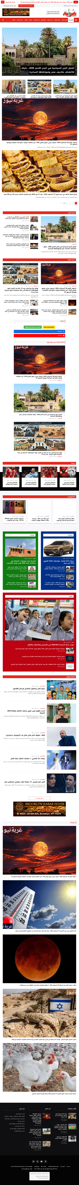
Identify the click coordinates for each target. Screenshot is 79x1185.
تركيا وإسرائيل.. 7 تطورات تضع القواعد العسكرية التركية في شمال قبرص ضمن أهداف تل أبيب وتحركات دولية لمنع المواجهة (16, 236)
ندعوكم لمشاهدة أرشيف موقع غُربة (26, 6)
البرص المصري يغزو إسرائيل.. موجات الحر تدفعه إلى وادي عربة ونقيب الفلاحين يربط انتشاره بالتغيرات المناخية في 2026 (54, 311)
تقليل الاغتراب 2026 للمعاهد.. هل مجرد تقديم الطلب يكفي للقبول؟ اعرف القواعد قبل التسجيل (38, 664)
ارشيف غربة (43, 1166)
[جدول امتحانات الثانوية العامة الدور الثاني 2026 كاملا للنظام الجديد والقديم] (70, 658)
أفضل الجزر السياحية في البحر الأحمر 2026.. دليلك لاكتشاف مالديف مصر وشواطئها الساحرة (47, 70)
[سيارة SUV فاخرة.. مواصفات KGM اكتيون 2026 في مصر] (58, 547)
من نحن (68, 1166)
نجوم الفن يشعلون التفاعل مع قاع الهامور (29, 689)
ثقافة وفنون (70, 676)
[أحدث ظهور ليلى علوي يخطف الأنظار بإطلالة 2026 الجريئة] (61, 713)
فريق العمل (36, 1166)
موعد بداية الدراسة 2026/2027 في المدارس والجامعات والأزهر (51, 645)
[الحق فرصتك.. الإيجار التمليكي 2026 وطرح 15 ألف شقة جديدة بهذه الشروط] (32, 577)
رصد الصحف (20, 20)
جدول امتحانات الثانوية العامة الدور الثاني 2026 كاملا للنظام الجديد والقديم (43, 656)
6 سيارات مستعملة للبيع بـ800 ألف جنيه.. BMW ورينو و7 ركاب (55, 575)
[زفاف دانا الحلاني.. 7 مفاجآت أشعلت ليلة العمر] (61, 760)
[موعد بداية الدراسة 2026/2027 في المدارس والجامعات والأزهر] (39, 620)
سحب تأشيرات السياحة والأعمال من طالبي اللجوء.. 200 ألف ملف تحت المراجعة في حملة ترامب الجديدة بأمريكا (17, 311)
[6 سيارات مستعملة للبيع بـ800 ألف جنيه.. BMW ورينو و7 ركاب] (70, 577)
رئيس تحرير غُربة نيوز (20, 1114)
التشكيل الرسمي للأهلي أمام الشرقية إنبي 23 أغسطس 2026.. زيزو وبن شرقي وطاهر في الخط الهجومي (68, 483)
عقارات (34, 558)
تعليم (73, 642)
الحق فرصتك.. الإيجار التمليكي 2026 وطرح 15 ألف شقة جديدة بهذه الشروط (17, 575)
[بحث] (3, 20)
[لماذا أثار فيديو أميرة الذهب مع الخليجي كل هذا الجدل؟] (72, 1116)
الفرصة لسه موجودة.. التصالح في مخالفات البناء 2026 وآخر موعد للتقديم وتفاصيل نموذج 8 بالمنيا (21, 562)
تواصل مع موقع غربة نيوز (27, 1169)
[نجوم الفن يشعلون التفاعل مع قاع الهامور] (61, 690)
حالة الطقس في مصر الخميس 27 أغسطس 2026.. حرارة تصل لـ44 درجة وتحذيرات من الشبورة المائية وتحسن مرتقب (45, 931)
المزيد (13, 20)
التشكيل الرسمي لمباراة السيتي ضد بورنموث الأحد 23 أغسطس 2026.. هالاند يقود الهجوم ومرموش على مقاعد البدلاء (30, 483)
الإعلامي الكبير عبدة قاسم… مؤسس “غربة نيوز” (14, 1116)
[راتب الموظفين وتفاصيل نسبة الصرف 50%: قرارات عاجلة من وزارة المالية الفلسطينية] (34, 246)
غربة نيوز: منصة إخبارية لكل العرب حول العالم (15, 1119)
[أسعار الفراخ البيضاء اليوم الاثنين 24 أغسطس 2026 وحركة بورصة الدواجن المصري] (39, 1067)
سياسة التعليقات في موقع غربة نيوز (17, 1124)
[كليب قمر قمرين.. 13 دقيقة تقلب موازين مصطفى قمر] (61, 783)
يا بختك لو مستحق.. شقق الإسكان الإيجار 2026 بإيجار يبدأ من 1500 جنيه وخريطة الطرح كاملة (16, 583)
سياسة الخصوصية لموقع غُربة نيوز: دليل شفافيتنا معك (45, 1169)
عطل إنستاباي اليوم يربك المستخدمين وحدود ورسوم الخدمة (65, 519)
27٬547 (64, 203)
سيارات (72, 558)
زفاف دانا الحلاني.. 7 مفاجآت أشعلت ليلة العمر (28, 759)
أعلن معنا (63, 1166)
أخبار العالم (71, 259)
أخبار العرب (64, 20)
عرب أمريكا (50, 20)
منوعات (72, 822)
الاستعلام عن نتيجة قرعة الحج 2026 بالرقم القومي (61, 1138)
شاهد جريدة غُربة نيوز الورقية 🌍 (10, 6)
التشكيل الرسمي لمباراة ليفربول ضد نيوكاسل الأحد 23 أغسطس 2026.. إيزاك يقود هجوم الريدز (49, 483)
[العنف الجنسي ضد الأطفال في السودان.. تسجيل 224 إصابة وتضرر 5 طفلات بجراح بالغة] (14, 87)
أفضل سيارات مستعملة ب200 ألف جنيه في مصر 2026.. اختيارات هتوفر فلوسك (55, 568)
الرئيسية (71, 20)
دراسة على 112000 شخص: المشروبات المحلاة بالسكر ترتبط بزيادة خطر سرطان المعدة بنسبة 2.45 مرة (16, 302)
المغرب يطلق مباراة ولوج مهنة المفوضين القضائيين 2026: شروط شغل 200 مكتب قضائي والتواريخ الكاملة (16, 227)
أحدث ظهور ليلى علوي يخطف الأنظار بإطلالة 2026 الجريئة (26, 712)
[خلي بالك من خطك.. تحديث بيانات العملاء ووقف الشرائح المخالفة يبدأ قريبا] (39, 507)
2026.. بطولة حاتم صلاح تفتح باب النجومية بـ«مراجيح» (25, 735)
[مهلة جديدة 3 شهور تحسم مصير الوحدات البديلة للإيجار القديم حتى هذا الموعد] (32, 569)
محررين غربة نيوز (21, 1121)
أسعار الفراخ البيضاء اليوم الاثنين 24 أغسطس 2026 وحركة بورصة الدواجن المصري (54, 1094)
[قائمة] (76, 20)
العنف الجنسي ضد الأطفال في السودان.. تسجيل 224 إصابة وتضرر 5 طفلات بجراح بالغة (15, 96)
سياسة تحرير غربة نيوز (20, 1126)
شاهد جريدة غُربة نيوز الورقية (32, 327)
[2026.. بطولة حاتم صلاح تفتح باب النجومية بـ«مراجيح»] (61, 736)
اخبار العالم (57, 20)
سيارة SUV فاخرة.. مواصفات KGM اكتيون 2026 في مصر (58, 562)
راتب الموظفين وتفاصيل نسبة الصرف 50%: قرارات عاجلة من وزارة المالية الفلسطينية (17, 244)
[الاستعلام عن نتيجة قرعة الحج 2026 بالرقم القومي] (72, 1139)
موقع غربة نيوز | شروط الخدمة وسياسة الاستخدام (21, 1166)
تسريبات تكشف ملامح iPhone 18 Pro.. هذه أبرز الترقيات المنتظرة (14, 519)
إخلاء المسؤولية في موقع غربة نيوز (17, 1128)
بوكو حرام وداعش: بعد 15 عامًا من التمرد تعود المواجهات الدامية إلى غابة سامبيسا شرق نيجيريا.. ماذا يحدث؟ (39, 96)
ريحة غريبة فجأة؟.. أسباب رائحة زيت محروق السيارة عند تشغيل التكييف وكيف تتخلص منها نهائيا (55, 583)
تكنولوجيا (43, 20)
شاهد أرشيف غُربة (49, 327)
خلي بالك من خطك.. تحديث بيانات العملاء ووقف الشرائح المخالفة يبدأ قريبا (40, 519)
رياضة (30, 20)
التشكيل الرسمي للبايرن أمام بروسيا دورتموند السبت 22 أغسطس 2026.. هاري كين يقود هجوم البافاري (11, 483)
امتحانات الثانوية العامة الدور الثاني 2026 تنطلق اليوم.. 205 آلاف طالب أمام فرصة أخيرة (40, 649)
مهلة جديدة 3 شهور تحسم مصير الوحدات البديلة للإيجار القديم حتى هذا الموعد (17, 568)
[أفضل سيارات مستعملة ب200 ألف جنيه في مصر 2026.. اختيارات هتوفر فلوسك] (70, 569)
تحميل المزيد (40, 798)
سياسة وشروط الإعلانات (19, 1131)
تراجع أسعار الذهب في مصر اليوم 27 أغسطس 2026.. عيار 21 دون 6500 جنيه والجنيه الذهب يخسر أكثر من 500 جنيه (40, 194)
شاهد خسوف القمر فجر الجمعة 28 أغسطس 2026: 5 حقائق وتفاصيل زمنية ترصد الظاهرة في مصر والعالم (54, 302)
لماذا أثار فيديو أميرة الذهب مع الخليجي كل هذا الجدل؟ (61, 1115)
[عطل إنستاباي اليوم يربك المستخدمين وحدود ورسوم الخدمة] (64, 507)
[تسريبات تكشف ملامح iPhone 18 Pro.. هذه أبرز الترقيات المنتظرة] (14, 507)
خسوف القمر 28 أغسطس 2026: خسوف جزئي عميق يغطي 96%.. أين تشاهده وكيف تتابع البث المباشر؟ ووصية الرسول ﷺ (42, 143)
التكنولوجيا (71, 496)
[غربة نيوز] (70, 12)
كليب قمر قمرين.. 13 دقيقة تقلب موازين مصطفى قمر (24, 782)
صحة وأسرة (36, 20)
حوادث (26, 20)
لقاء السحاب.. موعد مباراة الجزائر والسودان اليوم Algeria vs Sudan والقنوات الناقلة (60, 1127)
